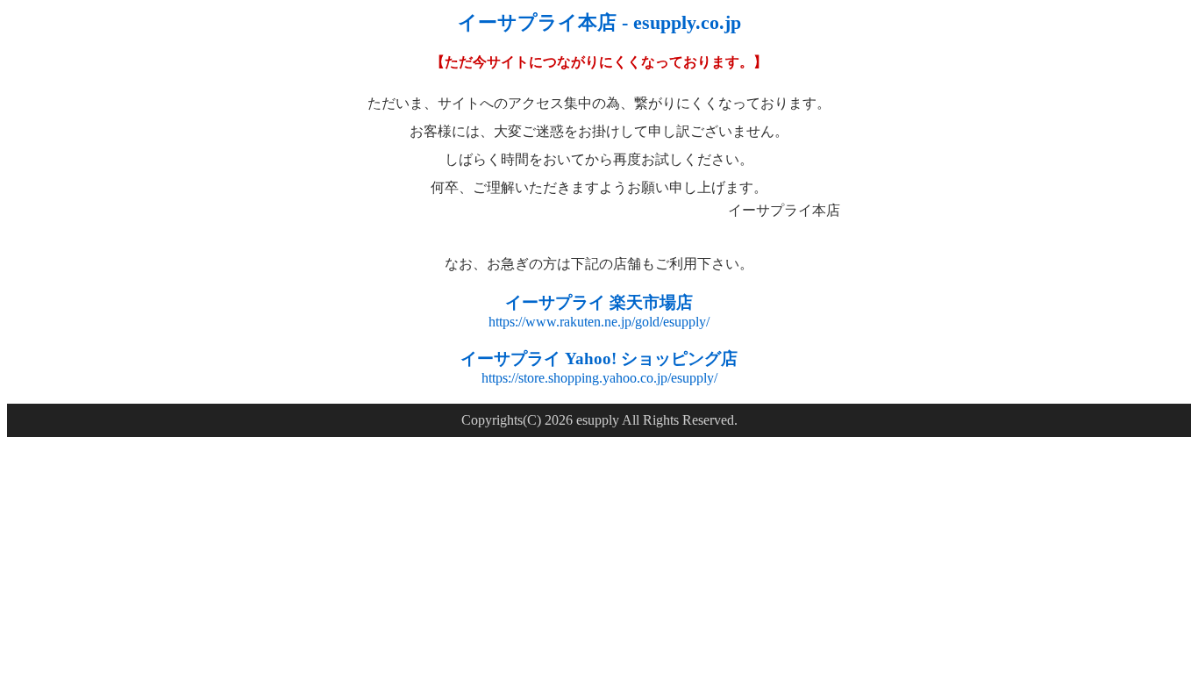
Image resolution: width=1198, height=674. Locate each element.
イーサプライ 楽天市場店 (599, 302)
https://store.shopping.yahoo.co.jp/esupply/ (599, 377)
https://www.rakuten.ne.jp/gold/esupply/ (599, 321)
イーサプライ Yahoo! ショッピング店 (599, 358)
